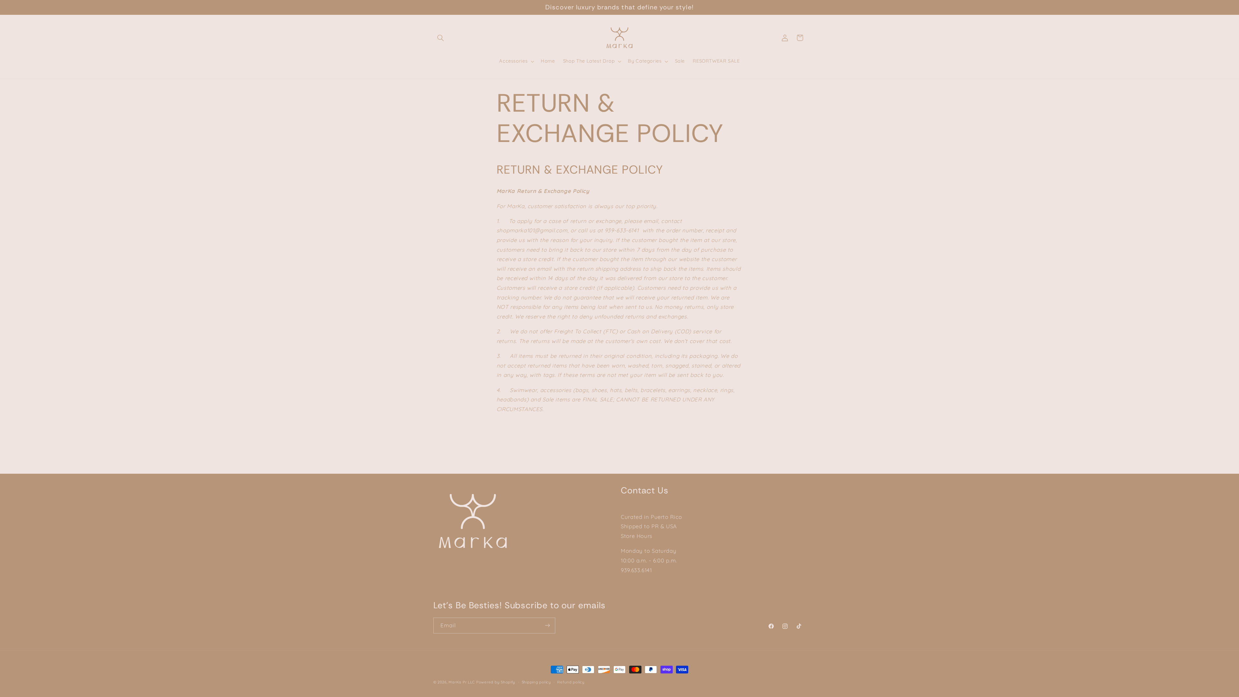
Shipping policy (536, 682)
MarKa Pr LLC (461, 682)
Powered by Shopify (495, 682)
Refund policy (571, 682)
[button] (440, 37)
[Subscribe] (547, 625)
